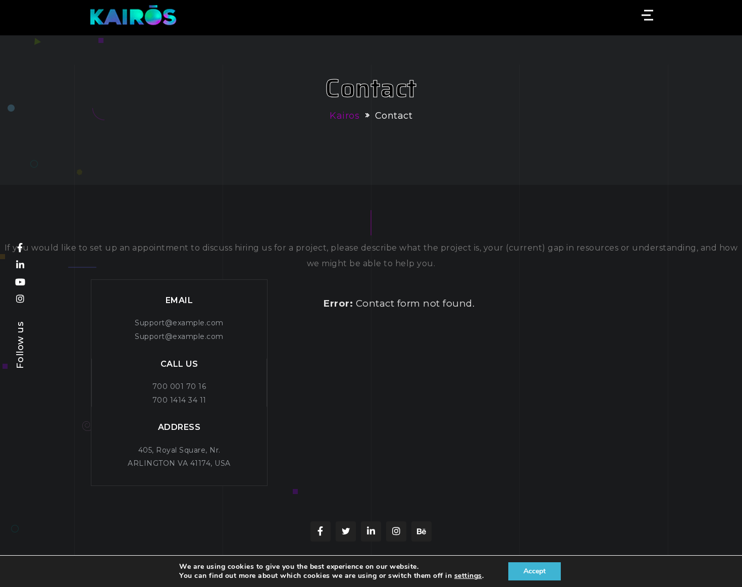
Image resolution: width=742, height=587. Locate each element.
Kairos (344, 115)
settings (468, 575)
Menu (646, 15)
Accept (534, 571)
